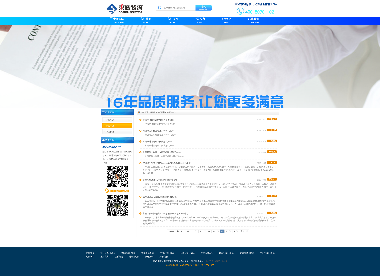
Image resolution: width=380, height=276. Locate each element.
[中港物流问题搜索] (204, 8)
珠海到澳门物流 (226, 253)
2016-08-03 (262, 180)
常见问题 (110, 131)
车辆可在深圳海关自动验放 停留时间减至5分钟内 (165, 213)
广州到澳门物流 (167, 253)
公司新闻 (163, 112)
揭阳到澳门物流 (128, 253)
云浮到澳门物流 (187, 253)
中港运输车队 (207, 253)
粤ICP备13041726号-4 (216, 261)
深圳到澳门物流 (247, 253)
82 (201, 231)
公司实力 (199, 20)
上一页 (194, 231)
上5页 (187, 231)
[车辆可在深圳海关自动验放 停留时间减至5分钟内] (272, 213)
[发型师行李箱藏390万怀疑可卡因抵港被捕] (272, 151)
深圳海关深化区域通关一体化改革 (158, 130)
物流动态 (110, 125)
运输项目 (90, 256)
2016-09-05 (262, 163)
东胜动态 (110, 119)
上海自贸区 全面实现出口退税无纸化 (159, 197)
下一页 (228, 231)
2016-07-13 (262, 197)
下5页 (236, 231)
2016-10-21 (262, 120)
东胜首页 (145, 20)
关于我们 (163, 256)
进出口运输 (134, 256)
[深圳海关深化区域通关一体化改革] (272, 130)
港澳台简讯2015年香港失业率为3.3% (160, 180)
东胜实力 (104, 256)
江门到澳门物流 (107, 253)
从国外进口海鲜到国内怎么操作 (157, 141)
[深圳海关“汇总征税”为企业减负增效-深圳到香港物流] (272, 162)
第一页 (179, 231)
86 (218, 231)
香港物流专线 (147, 253)
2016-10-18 (262, 141)
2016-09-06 (262, 152)
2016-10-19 (262, 131)
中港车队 (118, 20)
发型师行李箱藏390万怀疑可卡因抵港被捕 (162, 152)
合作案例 (149, 256)
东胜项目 (172, 20)
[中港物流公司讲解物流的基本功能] (272, 119)
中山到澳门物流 (267, 253)
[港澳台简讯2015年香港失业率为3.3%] (272, 179)
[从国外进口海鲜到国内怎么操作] (272, 141)
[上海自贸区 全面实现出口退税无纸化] (272, 196)
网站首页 (153, 112)
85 (213, 231)
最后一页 (244, 231)
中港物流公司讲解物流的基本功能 (158, 120)
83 (205, 231)
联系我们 (253, 20)
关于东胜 (226, 20)
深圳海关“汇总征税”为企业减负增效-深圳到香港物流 (167, 163)
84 (209, 231)
